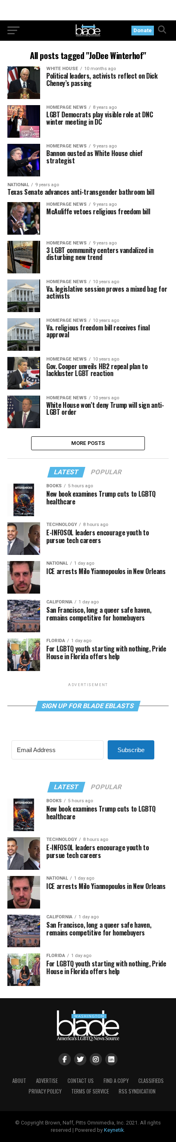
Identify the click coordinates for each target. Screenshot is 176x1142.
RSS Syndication (137, 1091)
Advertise (47, 1081)
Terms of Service (90, 1091)
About (19, 1081)
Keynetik (114, 1130)
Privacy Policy (45, 1091)
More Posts (88, 443)
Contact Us (81, 1081)
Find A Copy (116, 1081)
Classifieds (151, 1081)
